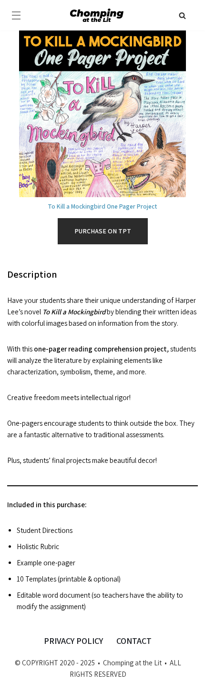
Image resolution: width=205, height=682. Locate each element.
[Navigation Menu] (16, 15)
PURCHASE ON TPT (102, 231)
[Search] (182, 15)
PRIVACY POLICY (73, 640)
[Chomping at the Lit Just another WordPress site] (96, 15)
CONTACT (134, 640)
